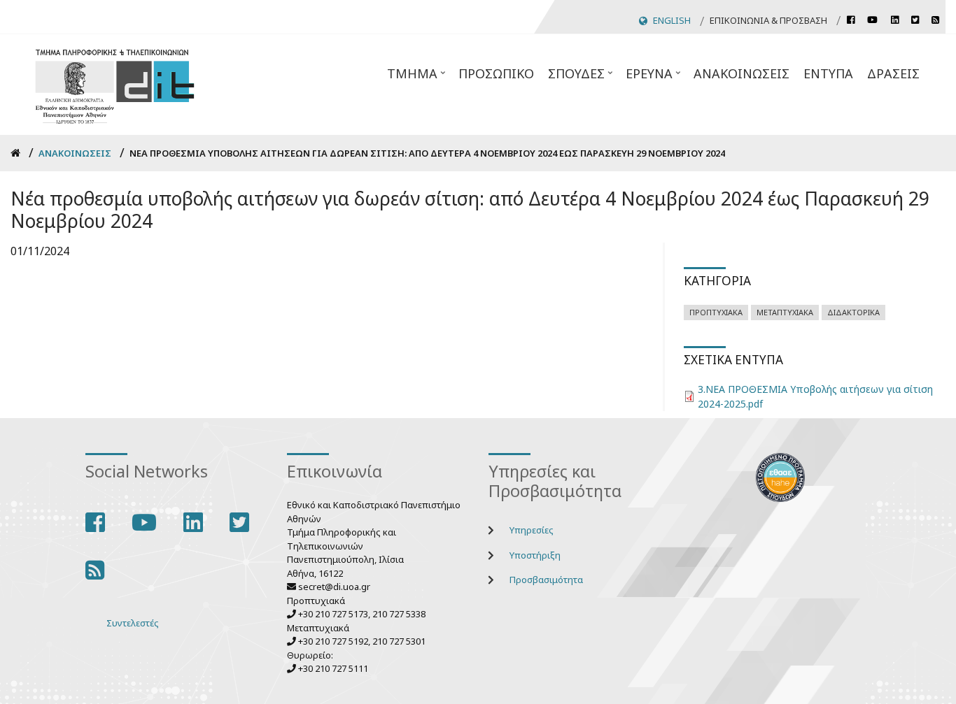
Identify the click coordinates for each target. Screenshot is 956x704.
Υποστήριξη (535, 555)
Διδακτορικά (853, 312)
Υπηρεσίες (531, 530)
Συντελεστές (132, 623)
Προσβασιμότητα (546, 579)
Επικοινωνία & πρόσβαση (768, 20)
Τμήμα (417, 77)
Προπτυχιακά (716, 312)
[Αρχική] (114, 84)
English (672, 20)
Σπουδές (581, 77)
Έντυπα (828, 73)
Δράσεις (893, 73)
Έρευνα (654, 77)
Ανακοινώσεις (741, 73)
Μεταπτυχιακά (785, 312)
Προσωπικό (496, 73)
